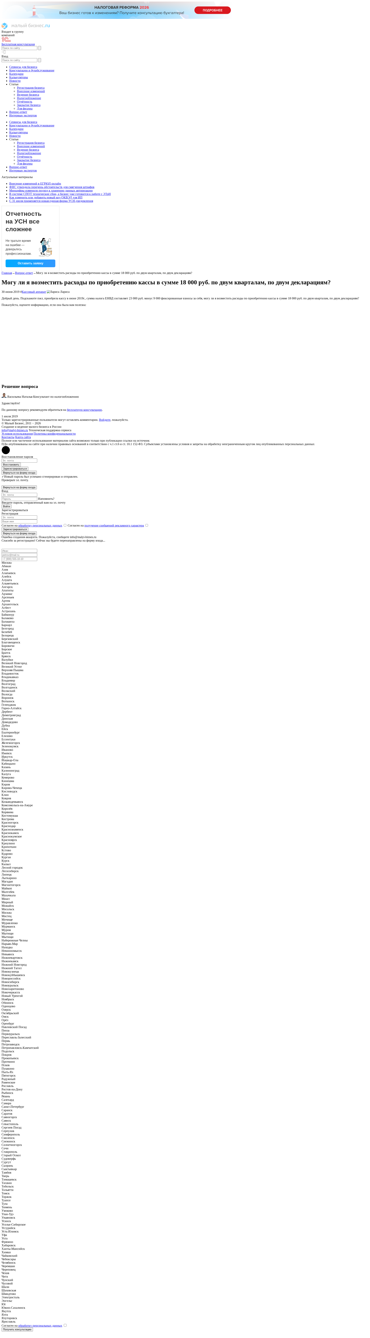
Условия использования (17, 433)
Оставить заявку (30, 263)
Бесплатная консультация (18, 44)
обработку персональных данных (40, 525)
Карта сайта (23, 437)
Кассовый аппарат (34, 291)
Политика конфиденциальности (55, 433)
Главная (7, 273)
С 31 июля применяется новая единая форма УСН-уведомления (51, 201)
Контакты (8, 437)
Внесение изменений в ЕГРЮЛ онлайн (35, 183)
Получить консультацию (17, 1329)
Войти (6, 506)
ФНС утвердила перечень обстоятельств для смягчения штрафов (51, 187)
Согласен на (32, 525)
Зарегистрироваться (15, 468)
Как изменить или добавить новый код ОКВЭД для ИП (45, 197)
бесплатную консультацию (84, 409)
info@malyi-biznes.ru (15, 430)
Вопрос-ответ (24, 273)
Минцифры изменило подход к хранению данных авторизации (51, 190)
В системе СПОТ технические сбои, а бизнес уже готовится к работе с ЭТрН (60, 194)
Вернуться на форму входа (19, 472)
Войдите (104, 419)
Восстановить (11, 464)
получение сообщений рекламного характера (114, 525)
